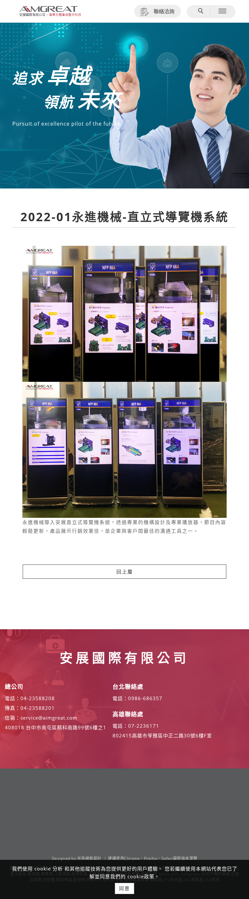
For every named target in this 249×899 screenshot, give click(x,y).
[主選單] (222, 11)
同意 (124, 888)
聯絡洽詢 (164, 11)
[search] (202, 12)
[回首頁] (50, 11)
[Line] (234, 805)
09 (131, 698)
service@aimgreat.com (48, 717)
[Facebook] (234, 790)
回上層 (124, 571)
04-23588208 (37, 698)
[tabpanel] (124, 105)
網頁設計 (93, 858)
